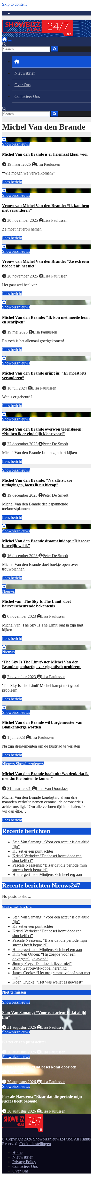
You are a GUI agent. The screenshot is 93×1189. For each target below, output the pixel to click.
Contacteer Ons (27, 96)
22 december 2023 (22, 444)
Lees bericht (12, 182)
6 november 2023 (22, 616)
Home (17, 1152)
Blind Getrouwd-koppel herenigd (39, 968)
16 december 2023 (22, 555)
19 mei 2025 (18, 332)
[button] (4, 44)
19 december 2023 (22, 495)
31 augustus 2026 (22, 1027)
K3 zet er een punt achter (32, 851)
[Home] (4, 39)
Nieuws (8, 591)
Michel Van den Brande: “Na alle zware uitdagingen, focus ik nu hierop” (37, 482)
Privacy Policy (24, 1162)
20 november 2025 (23, 276)
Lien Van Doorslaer (52, 788)
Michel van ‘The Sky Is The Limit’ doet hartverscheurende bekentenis (36, 603)
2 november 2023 (22, 677)
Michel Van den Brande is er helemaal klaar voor (45, 154)
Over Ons (22, 85)
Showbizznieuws (16, 144)
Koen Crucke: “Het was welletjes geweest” (47, 982)
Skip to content (14, 4)
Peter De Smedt (55, 444)
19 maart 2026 (19, 164)
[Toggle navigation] (10, 41)
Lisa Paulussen (48, 164)
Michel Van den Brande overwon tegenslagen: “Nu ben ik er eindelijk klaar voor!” (42, 431)
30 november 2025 (23, 220)
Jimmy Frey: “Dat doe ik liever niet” (42, 963)
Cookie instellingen (35, 1144)
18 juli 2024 (17, 388)
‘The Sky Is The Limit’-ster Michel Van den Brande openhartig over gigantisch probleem (41, 664)
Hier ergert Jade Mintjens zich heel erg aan (47, 874)
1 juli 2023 (16, 737)
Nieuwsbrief (24, 73)
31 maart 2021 (19, 788)
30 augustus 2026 (22, 1052)
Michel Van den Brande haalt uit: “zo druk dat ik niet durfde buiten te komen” (45, 776)
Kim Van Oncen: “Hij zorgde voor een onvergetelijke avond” (43, 956)
